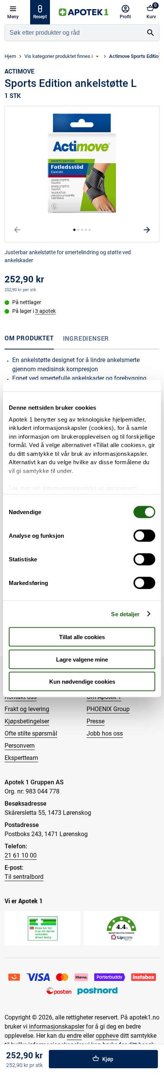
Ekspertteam (21, 757)
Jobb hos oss (105, 733)
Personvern (20, 745)
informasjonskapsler (56, 1026)
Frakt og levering (27, 709)
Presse (96, 721)
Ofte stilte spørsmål (31, 733)
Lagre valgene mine (82, 659)
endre (74, 1035)
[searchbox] (73, 33)
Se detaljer (125, 614)
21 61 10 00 (21, 855)
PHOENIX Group (108, 709)
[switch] (144, 536)
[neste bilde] (147, 230)
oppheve (107, 1035)
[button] (121, 928)
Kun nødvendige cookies (82, 681)
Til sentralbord (24, 876)
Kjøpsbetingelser (27, 721)
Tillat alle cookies (82, 637)
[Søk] (150, 32)
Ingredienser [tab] (86, 338)
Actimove (19, 71)
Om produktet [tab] (29, 338)
